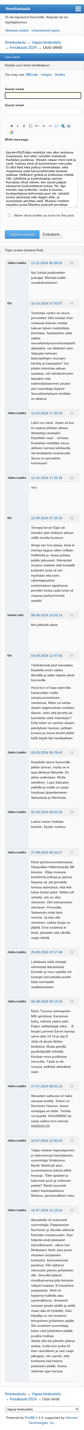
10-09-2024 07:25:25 (46, 518)
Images (46, 74)
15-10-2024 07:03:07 (46, 303)
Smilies (60, 74)
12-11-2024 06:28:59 (46, 263)
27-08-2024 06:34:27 (46, 852)
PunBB (30, 1417)
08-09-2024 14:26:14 (46, 615)
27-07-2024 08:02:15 (46, 1086)
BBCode (32, 74)
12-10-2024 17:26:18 (46, 478)
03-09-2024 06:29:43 (46, 752)
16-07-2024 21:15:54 (46, 1210)
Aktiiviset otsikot (17, 30)
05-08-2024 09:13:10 (46, 1001)
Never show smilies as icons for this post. (44, 215)
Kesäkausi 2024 (23, 48)
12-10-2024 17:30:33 (46, 413)
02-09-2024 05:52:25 (46, 812)
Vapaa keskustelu (46, 42)
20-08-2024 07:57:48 (46, 952)
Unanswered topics (46, 30)
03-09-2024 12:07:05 (46, 655)
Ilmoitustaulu (18, 8)
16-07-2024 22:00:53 (46, 1141)
